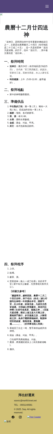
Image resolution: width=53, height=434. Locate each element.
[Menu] (47, 6)
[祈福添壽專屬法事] (15, 205)
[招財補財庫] (26, 245)
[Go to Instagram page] (20, 417)
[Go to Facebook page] (14, 417)
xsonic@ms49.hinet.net (25, 400)
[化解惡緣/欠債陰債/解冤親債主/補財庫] (38, 181)
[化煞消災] (38, 205)
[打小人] (15, 181)
